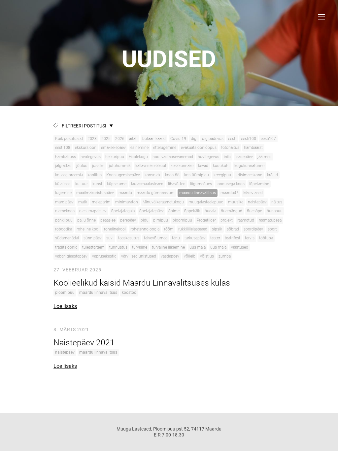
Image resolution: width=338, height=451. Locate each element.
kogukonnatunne (249, 165)
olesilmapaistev (93, 211)
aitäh (133, 138)
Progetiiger (206, 220)
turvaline (139, 247)
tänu (176, 238)
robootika (63, 229)
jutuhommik (120, 165)
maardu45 (229, 193)
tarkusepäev (195, 238)
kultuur (81, 184)
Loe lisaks (65, 306)
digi (194, 138)
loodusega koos (231, 184)
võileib (189, 256)
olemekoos (65, 211)
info (227, 157)
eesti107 (268, 138)
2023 (92, 138)
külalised (63, 184)
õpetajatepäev (151, 211)
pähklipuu (64, 220)
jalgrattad (63, 165)
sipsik (217, 229)
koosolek (152, 175)
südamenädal (67, 238)
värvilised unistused (138, 256)
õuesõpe (254, 211)
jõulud (81, 165)
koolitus (94, 175)
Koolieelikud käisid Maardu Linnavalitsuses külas (141, 283)
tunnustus (118, 247)
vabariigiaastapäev (71, 256)
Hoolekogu (138, 157)
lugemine (63, 193)
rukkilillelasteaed (192, 229)
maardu (125, 193)
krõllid (272, 175)
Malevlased (253, 193)
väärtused (239, 247)
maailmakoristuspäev (95, 193)
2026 (119, 138)
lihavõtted (177, 184)
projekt (226, 220)
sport (272, 229)
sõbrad (233, 229)
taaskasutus (128, 238)
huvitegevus (208, 157)
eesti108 (62, 147)
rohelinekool (115, 229)
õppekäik (192, 211)
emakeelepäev (113, 147)
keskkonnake (182, 165)
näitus (276, 202)
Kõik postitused (69, 138)
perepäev (128, 220)
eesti (232, 138)
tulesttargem (93, 247)
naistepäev (257, 202)
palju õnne (86, 220)
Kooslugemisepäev (123, 175)
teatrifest (232, 238)
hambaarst (253, 147)
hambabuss (65, 157)
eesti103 (248, 138)
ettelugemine (164, 147)
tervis (249, 238)
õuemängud (231, 211)
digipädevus (212, 138)
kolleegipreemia (69, 175)
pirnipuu (160, 220)
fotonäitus (230, 147)
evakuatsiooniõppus (199, 147)
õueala (210, 211)
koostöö (172, 175)
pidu (145, 220)
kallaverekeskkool (150, 165)
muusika (235, 202)
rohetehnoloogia (144, 229)
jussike (98, 165)
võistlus (207, 256)
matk (82, 202)
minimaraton (126, 202)
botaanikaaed (154, 138)
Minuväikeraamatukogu (163, 202)
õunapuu (275, 211)
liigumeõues (201, 184)
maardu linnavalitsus (197, 193)
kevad (203, 165)
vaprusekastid (104, 256)
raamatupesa (270, 220)
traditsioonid (66, 247)
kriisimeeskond (249, 175)
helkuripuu (114, 157)
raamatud (245, 220)
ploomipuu (182, 220)
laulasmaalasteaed (147, 184)
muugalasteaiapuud (205, 202)
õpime (174, 211)
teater (215, 238)
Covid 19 (178, 138)
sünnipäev (93, 238)
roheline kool (88, 229)
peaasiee (108, 220)
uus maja (197, 247)
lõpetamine (259, 184)
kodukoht (221, 165)
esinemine (139, 147)
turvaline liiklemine (168, 247)
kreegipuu (222, 175)
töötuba (266, 238)
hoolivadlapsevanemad (172, 157)
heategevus (91, 157)
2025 (106, 138)
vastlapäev (170, 256)
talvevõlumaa (155, 238)
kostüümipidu (196, 175)
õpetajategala (123, 211)
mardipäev (64, 202)
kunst (97, 184)
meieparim (101, 202)
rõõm (169, 229)
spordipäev (253, 229)
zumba (225, 256)
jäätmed (264, 157)
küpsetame (116, 184)
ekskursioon (85, 147)
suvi (110, 238)
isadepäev (244, 157)
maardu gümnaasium (156, 193)
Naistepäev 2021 (84, 342)
